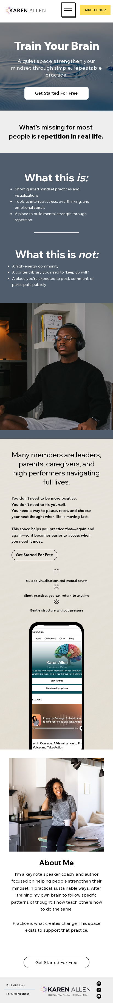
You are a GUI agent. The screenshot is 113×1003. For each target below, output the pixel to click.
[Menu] (68, 9)
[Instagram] (99, 983)
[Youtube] (99, 996)
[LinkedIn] (99, 990)
